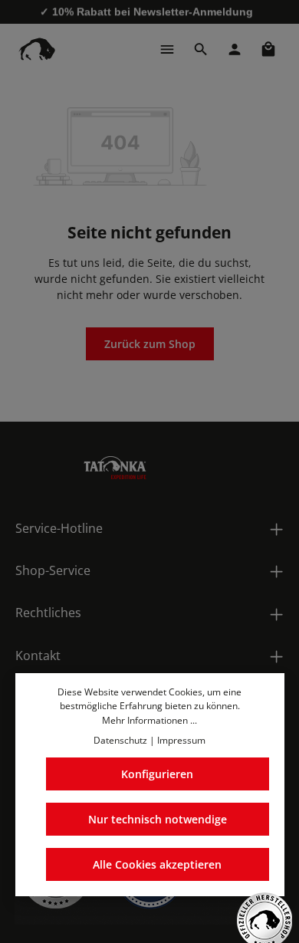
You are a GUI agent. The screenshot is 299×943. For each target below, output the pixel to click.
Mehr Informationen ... (149, 720)
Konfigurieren (157, 774)
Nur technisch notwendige (157, 819)
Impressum (181, 740)
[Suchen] (201, 49)
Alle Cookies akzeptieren (157, 864)
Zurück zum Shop (150, 344)
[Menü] (167, 49)
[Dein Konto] (234, 49)
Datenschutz (120, 740)
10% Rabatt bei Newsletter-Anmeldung (152, 11)
